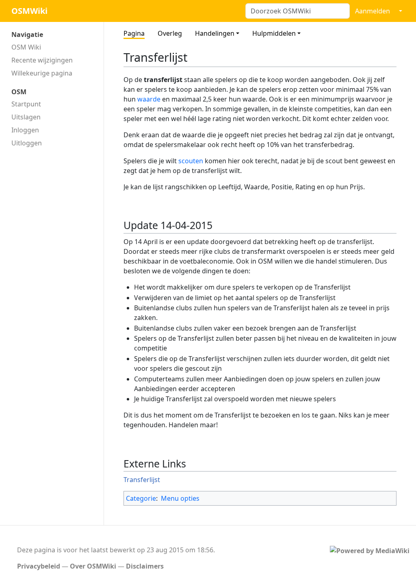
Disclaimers (145, 566)
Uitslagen (26, 116)
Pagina (134, 33)
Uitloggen (26, 142)
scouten (190, 160)
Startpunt (26, 103)
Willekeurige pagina (41, 73)
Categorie (141, 498)
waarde (148, 99)
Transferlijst (142, 479)
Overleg (170, 33)
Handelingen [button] (214, 33)
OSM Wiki (26, 47)
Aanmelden (372, 10)
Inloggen (25, 129)
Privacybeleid (38, 566)
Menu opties (180, 498)
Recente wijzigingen (42, 60)
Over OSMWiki (93, 566)
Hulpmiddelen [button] (274, 33)
